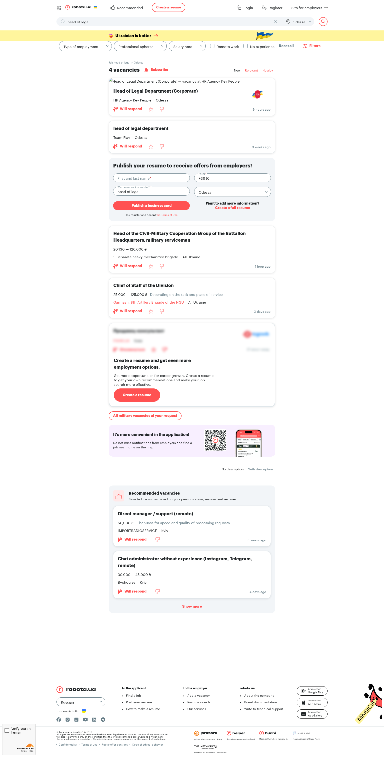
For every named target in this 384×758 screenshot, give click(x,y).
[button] (312, 691)
